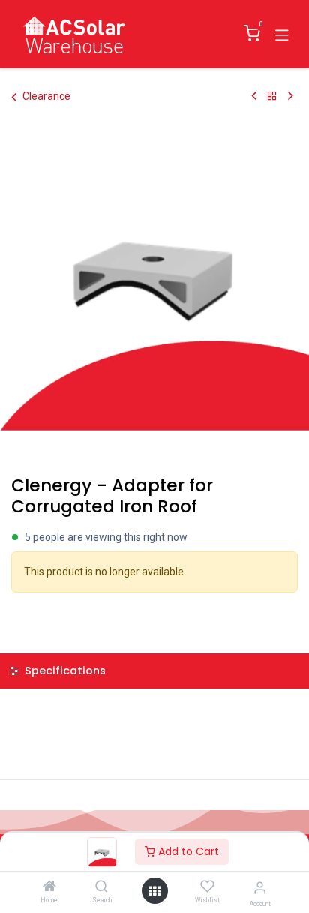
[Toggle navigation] (282, 34)
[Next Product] (291, 96)
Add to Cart (187, 851)
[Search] (101, 887)
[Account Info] (260, 887)
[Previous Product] (254, 96)
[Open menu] (154, 891)
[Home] (49, 887)
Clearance (46, 96)
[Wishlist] (207, 887)
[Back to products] (272, 96)
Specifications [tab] (64, 670)
